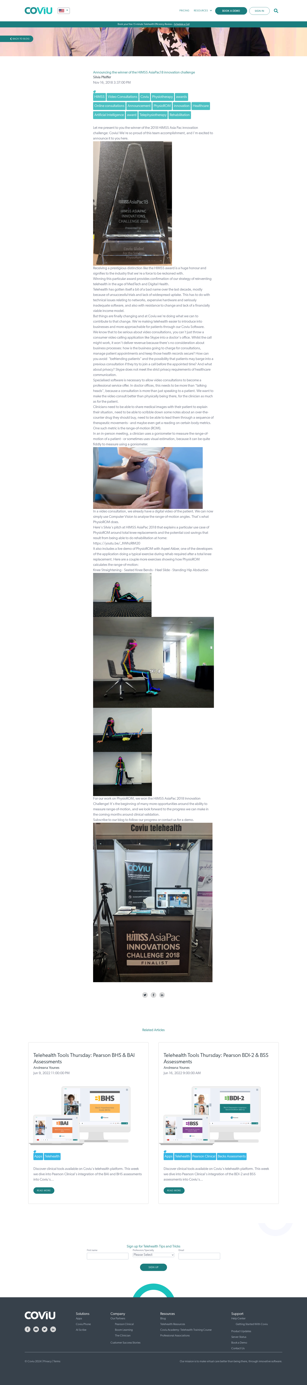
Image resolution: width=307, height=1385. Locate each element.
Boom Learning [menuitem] (124, 1330)
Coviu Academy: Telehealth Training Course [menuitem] (186, 1330)
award (131, 115)
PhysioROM (162, 106)
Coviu (145, 97)
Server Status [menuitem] (238, 1337)
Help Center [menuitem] (238, 1318)
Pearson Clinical (203, 1156)
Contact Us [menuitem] (237, 1348)
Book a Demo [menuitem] (239, 1342)
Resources (201, 10)
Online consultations (109, 106)
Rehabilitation (180, 115)
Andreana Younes (46, 1068)
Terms (56, 1361)
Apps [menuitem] (79, 1318)
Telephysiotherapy (153, 115)
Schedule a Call (182, 24)
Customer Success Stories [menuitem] (125, 1342)
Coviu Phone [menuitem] (83, 1324)
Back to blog (21, 39)
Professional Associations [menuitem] (175, 1335)
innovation (182, 106)
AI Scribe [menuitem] (81, 1330)
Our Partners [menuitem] (118, 1318)
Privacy (47, 1361)
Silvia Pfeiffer (102, 77)
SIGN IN (259, 11)
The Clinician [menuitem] (122, 1335)
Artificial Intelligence (109, 115)
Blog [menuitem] (163, 1318)
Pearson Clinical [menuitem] (124, 1324)
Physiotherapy (162, 97)
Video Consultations (122, 97)
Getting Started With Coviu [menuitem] (252, 1324)
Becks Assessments (232, 1156)
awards (181, 97)
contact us (168, 820)
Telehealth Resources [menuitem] (172, 1324)
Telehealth (52, 1156)
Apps (38, 1156)
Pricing (184, 10)
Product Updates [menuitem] (241, 1331)
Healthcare (201, 106)
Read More (44, 1190)
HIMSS (99, 97)
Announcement (139, 106)
